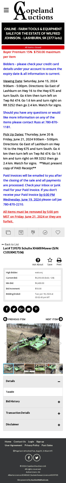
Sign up (40, 441)
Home (8, 441)
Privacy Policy (32, 445)
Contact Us (20, 441)
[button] (59, 326)
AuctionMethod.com (39, 480)
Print (59, 264)
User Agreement (13, 445)
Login (31, 441)
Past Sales (47, 445)
